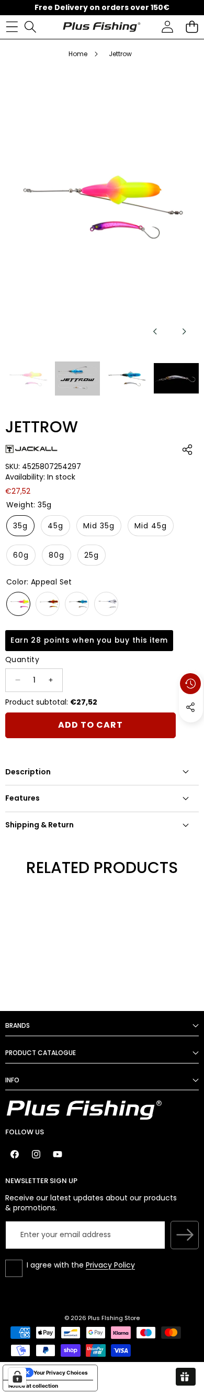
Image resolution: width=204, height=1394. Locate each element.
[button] (191, 27)
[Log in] (167, 27)
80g (56, 555)
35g (20, 525)
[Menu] (12, 27)
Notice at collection (33, 1385)
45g (55, 525)
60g (21, 555)
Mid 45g (150, 525)
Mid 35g (99, 525)
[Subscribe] (185, 1235)
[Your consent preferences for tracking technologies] (17, 1377)
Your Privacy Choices (60, 1372)
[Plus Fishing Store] (101, 27)
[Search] (30, 27)
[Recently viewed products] (190, 683)
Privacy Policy (110, 1265)
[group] (28, 378)
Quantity (22, 660)
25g (91, 555)
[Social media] (190, 707)
